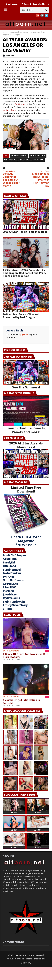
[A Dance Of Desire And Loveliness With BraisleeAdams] (26, 633)
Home (5, 32)
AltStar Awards (23, 32)
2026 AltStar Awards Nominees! (26, 445)
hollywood (9, 160)
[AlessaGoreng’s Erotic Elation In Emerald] (26, 679)
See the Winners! (26, 387)
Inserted (8, 591)
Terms (29, 958)
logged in (23, 334)
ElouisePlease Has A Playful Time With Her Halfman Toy (40, 178)
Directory (26, 962)
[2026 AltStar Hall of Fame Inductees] (26, 214)
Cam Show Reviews (11, 651)
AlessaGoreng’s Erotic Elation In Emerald (21, 701)
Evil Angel (9, 577)
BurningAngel (12, 569)
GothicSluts (10, 584)
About (10, 958)
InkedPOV (9, 587)
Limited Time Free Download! (26, 489)
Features (12, 32)
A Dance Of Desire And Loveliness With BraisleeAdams (25, 655)
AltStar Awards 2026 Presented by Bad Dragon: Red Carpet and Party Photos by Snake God (24, 273)
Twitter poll (20, 104)
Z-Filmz (7, 609)
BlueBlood (9, 566)
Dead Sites (39, 958)
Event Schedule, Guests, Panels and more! (26, 430)
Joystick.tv (10, 594)
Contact (19, 958)
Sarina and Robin (14, 601)
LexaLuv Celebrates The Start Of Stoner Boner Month (11, 178)
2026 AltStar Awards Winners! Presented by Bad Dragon (21, 316)
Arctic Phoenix (13, 660)
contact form (9, 110)
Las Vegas (23, 160)
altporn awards (19, 156)
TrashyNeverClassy (15, 605)
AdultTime (10, 559)
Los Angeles (37, 160)
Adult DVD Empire (14, 555)
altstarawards (37, 156)
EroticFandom (12, 573)
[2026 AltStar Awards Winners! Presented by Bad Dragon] (26, 297)
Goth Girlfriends (13, 580)
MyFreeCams (11, 598)
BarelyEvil (9, 562)
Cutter (11, 55)
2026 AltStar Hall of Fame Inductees (25, 231)
